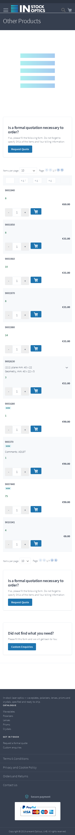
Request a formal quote (15, 743)
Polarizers (8, 716)
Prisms (6, 724)
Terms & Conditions (15, 759)
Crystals (7, 729)
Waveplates (9, 711)
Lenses (6, 720)
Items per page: (11, 170)
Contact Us (10, 785)
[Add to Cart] (36, 211)
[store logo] (28, 8)
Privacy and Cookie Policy (20, 767)
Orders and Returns (15, 776)
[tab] (37, 369)
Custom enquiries (12, 747)
